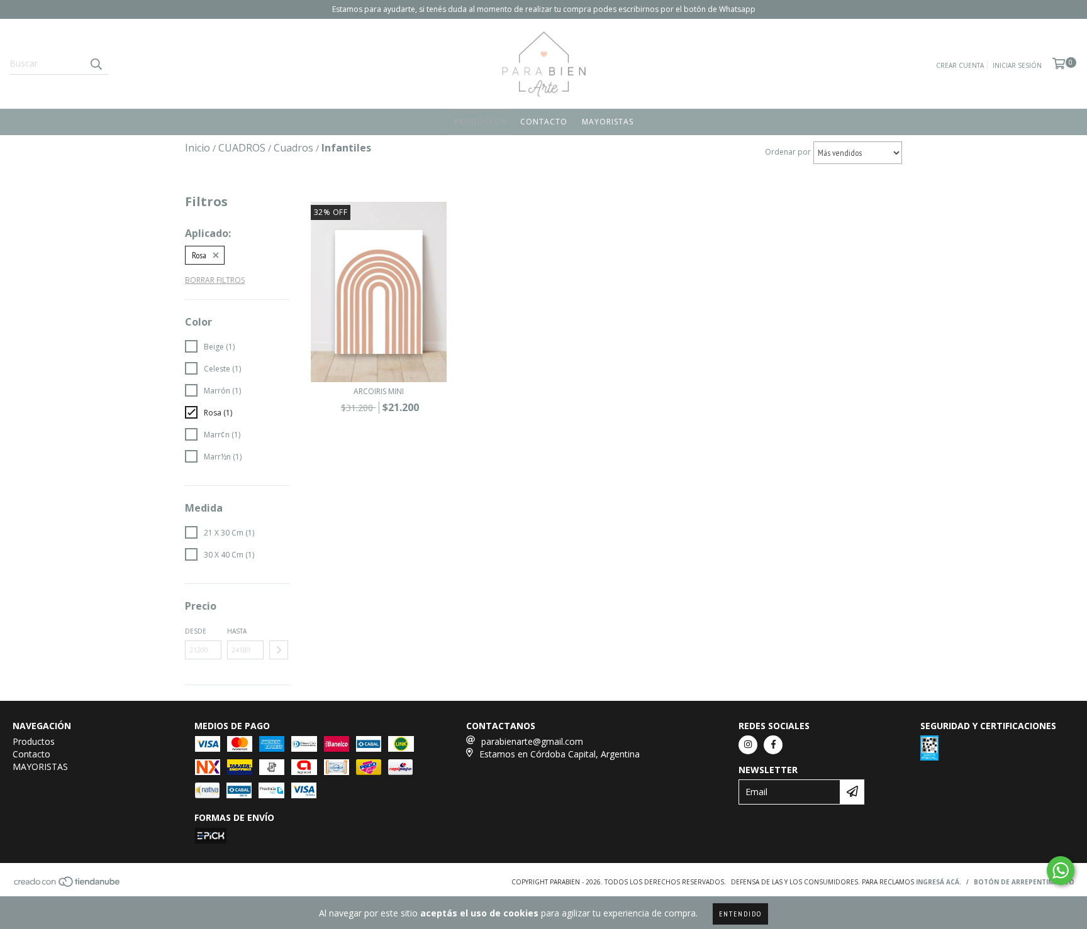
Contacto (543, 121)
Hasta (237, 631)
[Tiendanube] (68, 885)
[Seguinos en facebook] (773, 744)
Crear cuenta (960, 65)
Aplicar (278, 649)
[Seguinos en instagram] (748, 744)
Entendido (740, 913)
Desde (195, 631)
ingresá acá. (938, 881)
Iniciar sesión (1017, 65)
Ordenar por (788, 151)
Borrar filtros (215, 280)
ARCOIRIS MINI (379, 391)
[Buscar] (95, 63)
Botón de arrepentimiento (1024, 881)
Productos (480, 121)
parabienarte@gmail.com (532, 741)
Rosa (199, 255)
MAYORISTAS (607, 121)
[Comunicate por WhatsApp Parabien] (1060, 870)
